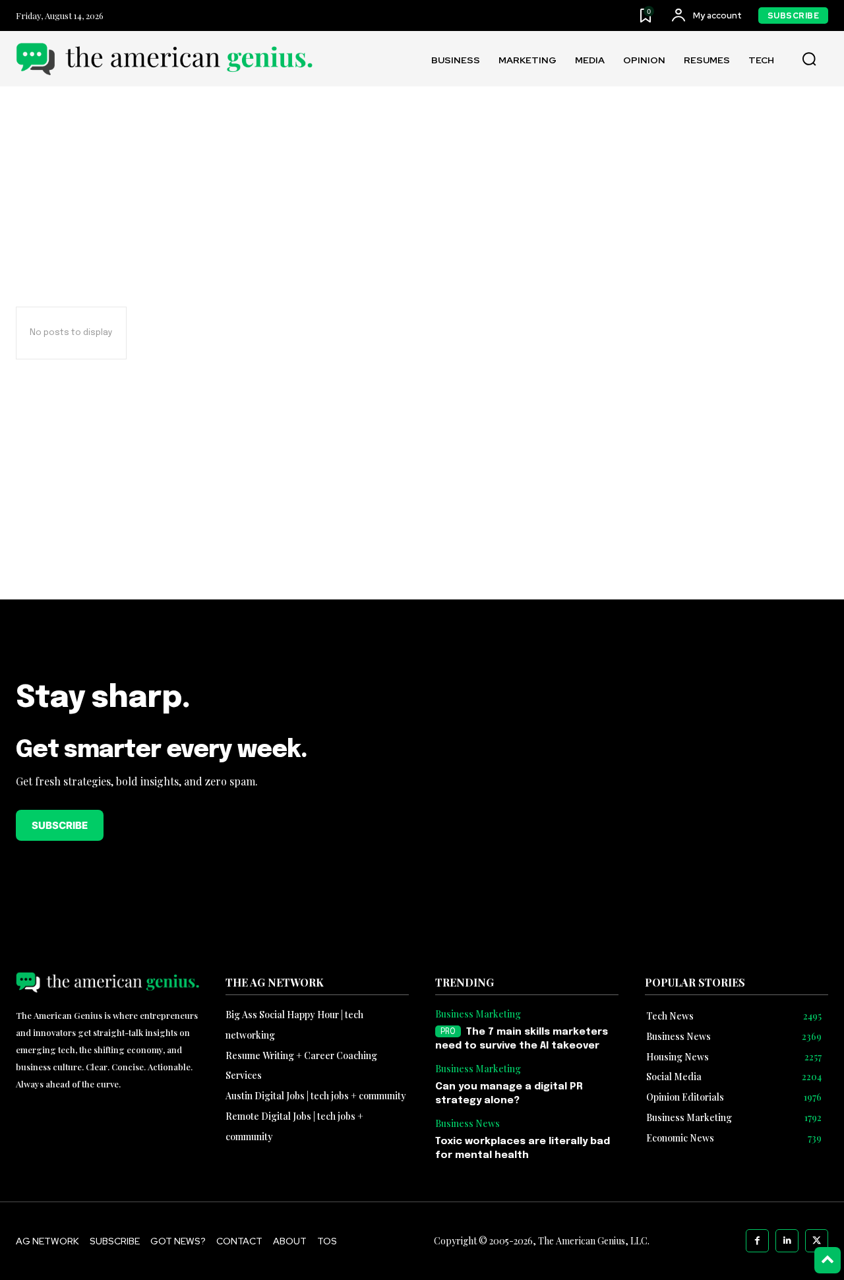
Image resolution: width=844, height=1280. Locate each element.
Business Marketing (478, 1014)
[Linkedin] (787, 1240)
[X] (816, 1240)
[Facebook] (757, 1240)
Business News (467, 1124)
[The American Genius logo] (164, 59)
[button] (809, 59)
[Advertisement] (422, 505)
